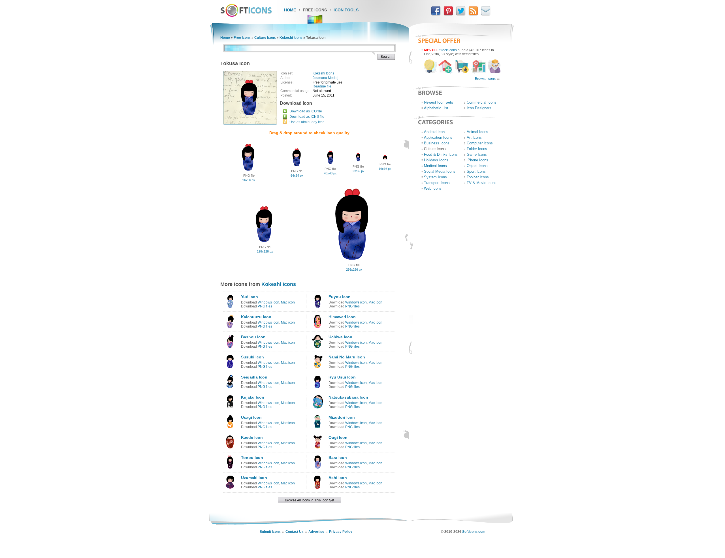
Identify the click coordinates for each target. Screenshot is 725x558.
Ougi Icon (338, 437)
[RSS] (473, 14)
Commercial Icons (481, 102)
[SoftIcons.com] (246, 15)
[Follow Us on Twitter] (460, 14)
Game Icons (477, 154)
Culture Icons (265, 38)
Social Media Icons (439, 171)
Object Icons (477, 166)
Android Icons (435, 132)
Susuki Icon (252, 357)
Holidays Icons (436, 160)
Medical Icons (435, 166)
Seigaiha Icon (254, 377)
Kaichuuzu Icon (256, 317)
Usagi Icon (251, 417)
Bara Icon (338, 457)
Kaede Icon (252, 437)
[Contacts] (485, 14)
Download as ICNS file (306, 117)
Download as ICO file (305, 111)
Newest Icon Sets (438, 102)
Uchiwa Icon (340, 337)
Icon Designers (479, 108)
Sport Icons (476, 171)
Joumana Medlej (325, 78)
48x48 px (330, 173)
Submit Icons (270, 532)
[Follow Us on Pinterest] (448, 14)
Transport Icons (437, 183)
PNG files (265, 306)
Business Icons (436, 143)
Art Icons (474, 137)
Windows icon (268, 302)
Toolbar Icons (478, 177)
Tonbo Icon (252, 457)
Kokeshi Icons (291, 38)
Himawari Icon (342, 317)
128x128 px (265, 251)
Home (290, 10)
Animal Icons (477, 132)
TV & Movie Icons (481, 183)
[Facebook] (436, 14)
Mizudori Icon (342, 417)
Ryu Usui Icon (342, 377)
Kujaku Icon (252, 397)
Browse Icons (485, 79)
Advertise (316, 532)
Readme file (322, 86)
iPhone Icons (477, 160)
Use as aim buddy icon (307, 122)
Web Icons (433, 188)
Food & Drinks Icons (441, 154)
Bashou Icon (253, 337)
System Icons (435, 177)
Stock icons (448, 50)
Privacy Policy (340, 532)
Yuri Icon (249, 296)
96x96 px (248, 180)
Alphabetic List (436, 108)
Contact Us (294, 532)
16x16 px (385, 168)
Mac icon (288, 302)
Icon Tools (346, 10)
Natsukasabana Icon (348, 397)
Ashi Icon (338, 477)
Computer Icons (480, 143)
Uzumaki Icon (254, 477)
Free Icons (315, 10)
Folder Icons (477, 149)
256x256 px (354, 269)
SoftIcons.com (473, 532)
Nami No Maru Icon (347, 357)
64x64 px (297, 175)
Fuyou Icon (340, 296)
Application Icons (438, 137)
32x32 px (358, 171)
